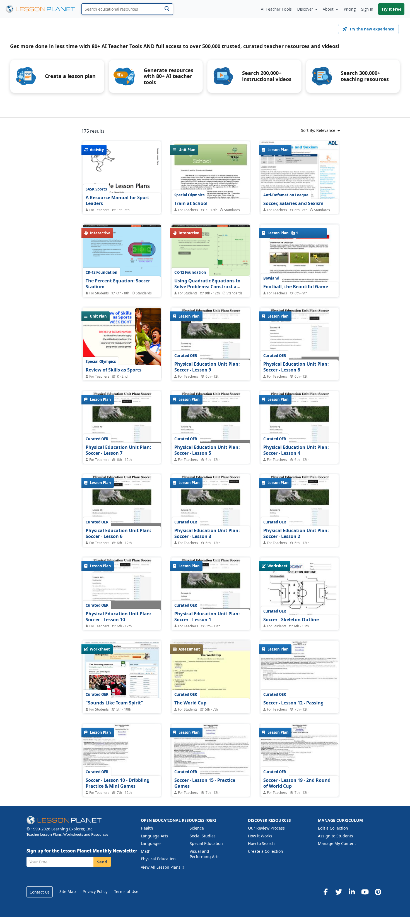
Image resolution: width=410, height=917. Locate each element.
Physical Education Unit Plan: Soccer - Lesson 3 (207, 533)
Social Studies (203, 836)
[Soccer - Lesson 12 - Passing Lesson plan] (299, 670)
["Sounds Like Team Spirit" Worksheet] (121, 670)
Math (146, 851)
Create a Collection (265, 851)
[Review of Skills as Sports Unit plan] (121, 358)
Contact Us (40, 892)
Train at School (191, 203)
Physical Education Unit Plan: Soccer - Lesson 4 (296, 450)
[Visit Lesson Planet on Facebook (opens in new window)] (325, 891)
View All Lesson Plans (161, 867)
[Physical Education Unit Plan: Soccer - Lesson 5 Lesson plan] (210, 420)
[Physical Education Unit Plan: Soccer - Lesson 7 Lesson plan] (121, 420)
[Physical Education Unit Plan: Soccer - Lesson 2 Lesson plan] (299, 503)
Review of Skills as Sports (113, 370)
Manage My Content (337, 843)
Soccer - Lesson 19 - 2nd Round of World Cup (297, 783)
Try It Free (391, 9)
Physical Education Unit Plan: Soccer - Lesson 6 (118, 533)
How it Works (260, 836)
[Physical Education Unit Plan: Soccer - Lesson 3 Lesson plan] (210, 503)
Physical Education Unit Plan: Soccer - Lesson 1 (207, 617)
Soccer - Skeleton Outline (291, 619)
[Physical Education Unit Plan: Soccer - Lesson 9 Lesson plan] (210, 337)
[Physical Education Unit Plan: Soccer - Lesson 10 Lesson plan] (121, 587)
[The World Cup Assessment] (210, 670)
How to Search (261, 843)
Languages (151, 843)
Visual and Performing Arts (205, 854)
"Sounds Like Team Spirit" (114, 703)
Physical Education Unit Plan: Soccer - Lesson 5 (207, 450)
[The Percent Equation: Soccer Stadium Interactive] (121, 251)
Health (147, 828)
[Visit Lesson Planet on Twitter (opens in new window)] (338, 891)
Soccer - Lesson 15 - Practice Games (204, 783)
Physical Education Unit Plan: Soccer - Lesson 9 (207, 367)
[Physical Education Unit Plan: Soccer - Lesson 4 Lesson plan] (299, 420)
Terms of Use (126, 891)
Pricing (350, 9)
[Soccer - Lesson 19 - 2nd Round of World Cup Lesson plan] (299, 753)
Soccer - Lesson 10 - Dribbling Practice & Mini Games (117, 783)
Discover (305, 9)
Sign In (367, 9)
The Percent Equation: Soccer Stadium (118, 284)
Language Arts (154, 836)
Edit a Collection (333, 828)
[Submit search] (167, 9)
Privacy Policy (95, 891)
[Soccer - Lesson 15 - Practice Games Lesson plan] (210, 753)
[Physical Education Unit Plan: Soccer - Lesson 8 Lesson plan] (299, 337)
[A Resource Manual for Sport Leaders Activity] (121, 192)
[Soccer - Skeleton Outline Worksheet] (299, 608)
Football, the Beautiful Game (295, 287)
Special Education (206, 843)
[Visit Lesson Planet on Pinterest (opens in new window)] (378, 891)
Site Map (67, 891)
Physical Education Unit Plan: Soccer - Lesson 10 (118, 617)
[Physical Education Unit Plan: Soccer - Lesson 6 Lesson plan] (121, 503)
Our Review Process (266, 828)
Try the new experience (371, 29)
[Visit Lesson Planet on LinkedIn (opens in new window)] (351, 891)
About (328, 9)
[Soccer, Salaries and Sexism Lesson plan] (299, 197)
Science (197, 828)
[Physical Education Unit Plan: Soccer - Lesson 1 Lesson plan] (210, 587)
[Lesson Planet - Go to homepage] (43, 9)
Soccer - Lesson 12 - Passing (293, 703)
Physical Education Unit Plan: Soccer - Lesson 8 (296, 367)
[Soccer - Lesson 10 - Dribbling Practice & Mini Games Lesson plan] (121, 753)
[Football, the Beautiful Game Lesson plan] (299, 280)
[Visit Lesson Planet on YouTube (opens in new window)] (364, 891)
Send (102, 861)
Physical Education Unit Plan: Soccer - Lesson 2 (296, 533)
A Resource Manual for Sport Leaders (117, 200)
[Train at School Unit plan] (210, 192)
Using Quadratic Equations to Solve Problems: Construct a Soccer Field (207, 287)
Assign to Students (335, 836)
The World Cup (190, 703)
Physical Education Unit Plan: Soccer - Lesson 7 (118, 450)
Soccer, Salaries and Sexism (293, 203)
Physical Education (158, 858)
